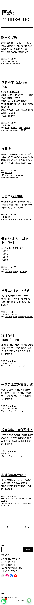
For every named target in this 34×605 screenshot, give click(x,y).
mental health (17, 503)
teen (18, 64)
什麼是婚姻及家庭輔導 (17, 385)
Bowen (7, 128)
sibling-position (14, 130)
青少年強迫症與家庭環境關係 (11, 568)
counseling (12, 64)
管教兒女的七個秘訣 (15, 291)
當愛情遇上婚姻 (12, 196)
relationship (5, 130)
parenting (27, 128)
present (25, 366)
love (14, 219)
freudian (15, 366)
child (6, 64)
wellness (9, 506)
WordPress (12, 597)
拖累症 (6, 149)
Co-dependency (10, 175)
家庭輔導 (7, 125)
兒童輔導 (7, 61)
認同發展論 (9, 37)
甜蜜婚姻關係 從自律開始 (10, 559)
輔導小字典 (8, 173)
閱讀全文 (21, 207)
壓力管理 (14, 499)
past (20, 366)
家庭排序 (23, 130)
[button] (3, 601)
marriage (19, 219)
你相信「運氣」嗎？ (8, 562)
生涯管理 (14, 61)
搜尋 (2, 546)
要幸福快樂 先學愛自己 (10, 571)
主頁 (2, 593)
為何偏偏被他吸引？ (8, 565)
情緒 (11, 177)
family (20, 128)
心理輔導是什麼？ (13, 475)
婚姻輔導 (7, 217)
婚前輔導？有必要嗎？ (17, 430)
